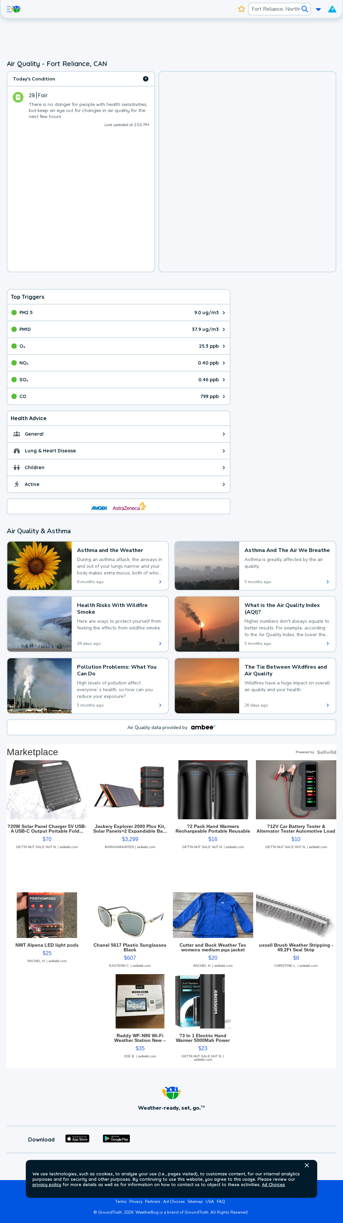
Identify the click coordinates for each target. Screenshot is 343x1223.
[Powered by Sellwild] (326, 752)
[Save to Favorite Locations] (242, 9)
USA (210, 1201)
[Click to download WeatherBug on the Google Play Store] (116, 1139)
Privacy (135, 1201)
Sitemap (195, 1201)
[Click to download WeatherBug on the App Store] (77, 1139)
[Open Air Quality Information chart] (145, 78)
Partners (152, 1201)
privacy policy (46, 1184)
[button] (307, 1165)
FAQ (221, 1201)
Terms (121, 1201)
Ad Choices (273, 1184)
